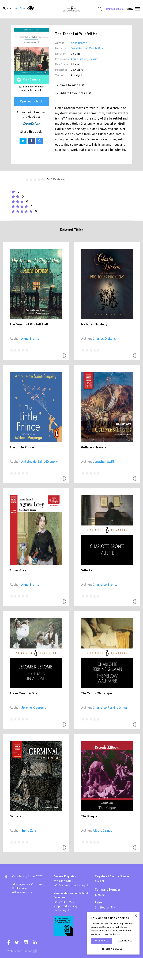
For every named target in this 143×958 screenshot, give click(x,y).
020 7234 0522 (63, 902)
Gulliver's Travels (93, 448)
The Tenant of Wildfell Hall (29, 325)
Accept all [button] (101, 941)
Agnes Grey (18, 571)
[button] (137, 9)
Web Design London (19, 951)
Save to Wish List (71, 85)
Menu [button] (130, 9)
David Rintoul (79, 48)
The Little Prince (22, 448)
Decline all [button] (125, 941)
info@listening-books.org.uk (71, 885)
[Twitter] (16, 942)
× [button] (135, 915)
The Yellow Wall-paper (97, 694)
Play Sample (31, 80)
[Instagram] (26, 942)
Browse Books (115, 9)
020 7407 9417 (62, 881)
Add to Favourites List (74, 93)
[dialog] (113, 933)
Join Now (19, 8)
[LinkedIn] (35, 942)
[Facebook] (8, 942)
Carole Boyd (96, 48)
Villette (86, 571)
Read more (114, 934)
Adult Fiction (79, 59)
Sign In (7, 8)
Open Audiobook (31, 102)
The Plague (89, 817)
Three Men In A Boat (24, 694)
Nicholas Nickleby (94, 325)
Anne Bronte (79, 43)
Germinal (16, 817)
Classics (93, 59)
